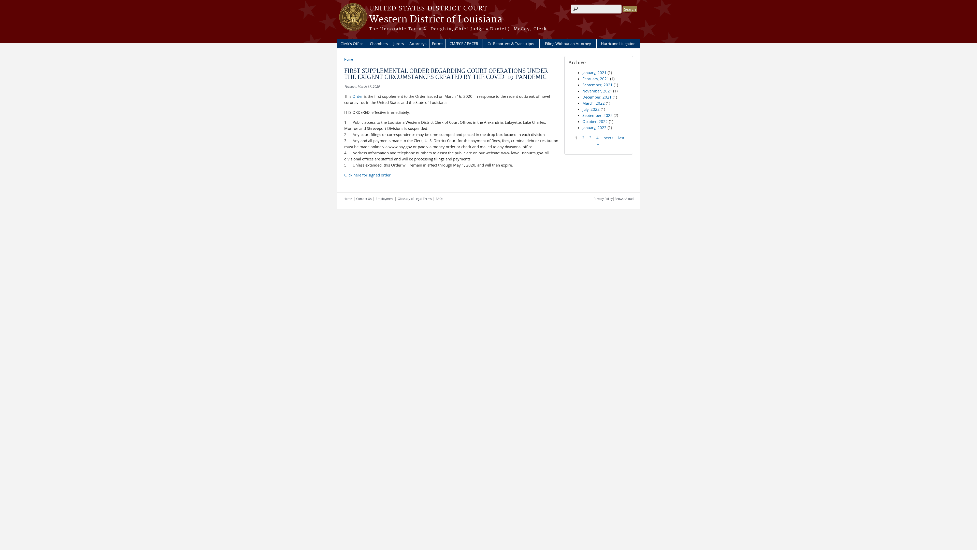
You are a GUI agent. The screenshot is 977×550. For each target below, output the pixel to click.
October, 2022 (595, 121)
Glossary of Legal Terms (415, 199)
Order (357, 96)
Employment (385, 199)
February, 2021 (595, 78)
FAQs (439, 199)
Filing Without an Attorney (568, 43)
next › (608, 137)
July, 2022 (591, 109)
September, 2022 (597, 115)
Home (348, 59)
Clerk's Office (351, 43)
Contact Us (364, 199)
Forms (437, 43)
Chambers (379, 43)
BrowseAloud (624, 199)
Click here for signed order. (368, 174)
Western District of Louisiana (435, 19)
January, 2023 (594, 127)
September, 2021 (597, 84)
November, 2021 (597, 90)
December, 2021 (597, 97)
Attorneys (417, 43)
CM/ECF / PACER (464, 43)
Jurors (398, 43)
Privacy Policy (603, 199)
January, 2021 (594, 72)
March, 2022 (593, 103)
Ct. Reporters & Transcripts (510, 43)
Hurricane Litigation (618, 43)
